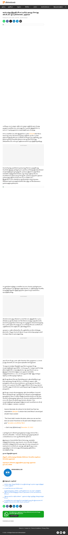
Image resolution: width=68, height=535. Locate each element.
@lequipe (15, 411)
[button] (66, 7)
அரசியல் (10, 7)
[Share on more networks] (20, 21)
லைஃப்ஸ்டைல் (45, 7)
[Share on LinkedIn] (14, 21)
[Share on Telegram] (17, 21)
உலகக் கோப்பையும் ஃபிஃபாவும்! (13, 488)
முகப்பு (3, 7)
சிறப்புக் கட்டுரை (58, 7)
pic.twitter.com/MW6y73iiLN (16, 423)
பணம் (35, 7)
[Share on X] (10, 21)
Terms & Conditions (36, 528)
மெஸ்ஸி (32, 134)
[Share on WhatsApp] (4, 21)
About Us (21, 528)
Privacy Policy (45, 528)
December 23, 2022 (27, 427)
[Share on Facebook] (7, 21)
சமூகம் (19, 7)
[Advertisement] (23, 156)
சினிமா (27, 7)
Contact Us (27, 528)
